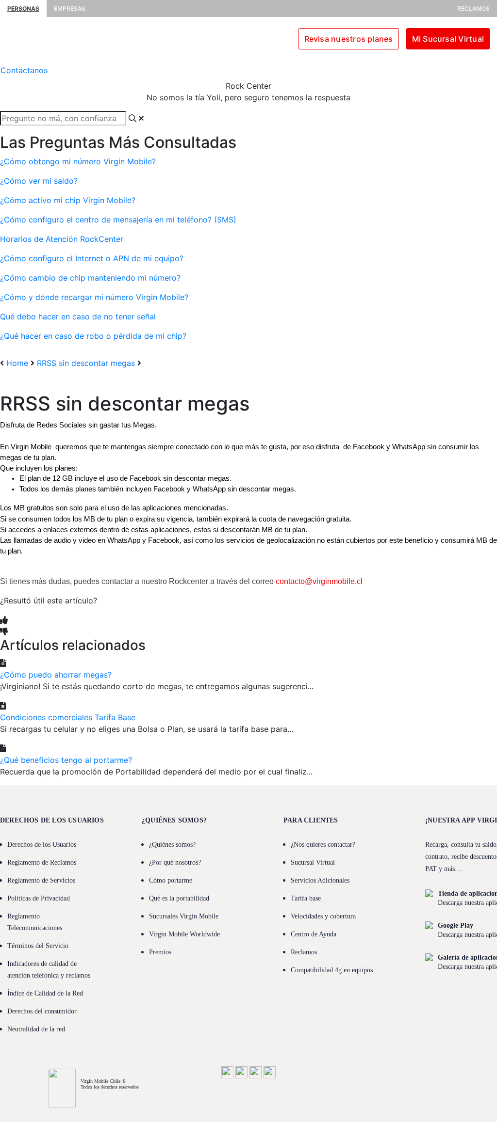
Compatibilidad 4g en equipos (332, 970)
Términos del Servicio (37, 945)
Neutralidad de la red (36, 1029)
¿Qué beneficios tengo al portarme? (66, 760)
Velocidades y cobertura (323, 916)
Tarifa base (306, 898)
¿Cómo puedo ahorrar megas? (56, 675)
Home (17, 363)
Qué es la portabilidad (179, 898)
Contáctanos (24, 70)
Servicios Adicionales (320, 880)
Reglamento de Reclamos (41, 862)
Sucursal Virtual (313, 862)
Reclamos (473, 8)
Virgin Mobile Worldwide (184, 934)
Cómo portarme (170, 880)
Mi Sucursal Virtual (448, 39)
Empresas (69, 8)
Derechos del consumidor (42, 1011)
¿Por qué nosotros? (175, 862)
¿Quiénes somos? (172, 844)
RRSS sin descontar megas (86, 363)
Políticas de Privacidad (38, 898)
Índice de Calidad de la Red (45, 993)
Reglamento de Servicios (41, 880)
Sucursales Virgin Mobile (183, 916)
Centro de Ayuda (313, 934)
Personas (23, 8)
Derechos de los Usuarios (41, 844)
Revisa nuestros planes (348, 39)
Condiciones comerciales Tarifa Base (67, 717)
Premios (160, 952)
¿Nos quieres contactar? (323, 844)
